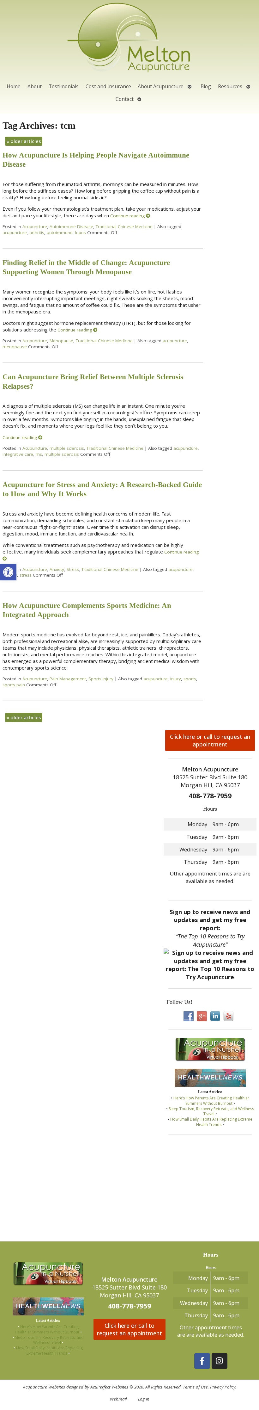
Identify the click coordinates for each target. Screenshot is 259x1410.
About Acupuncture (161, 86)
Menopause (61, 340)
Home (14, 86)
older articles (23, 141)
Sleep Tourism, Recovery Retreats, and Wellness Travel (211, 1111)
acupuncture (15, 232)
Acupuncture (34, 226)
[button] (8, 572)
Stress (73, 569)
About (34, 86)
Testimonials (64, 86)
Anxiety (57, 569)
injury (175, 679)
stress (26, 575)
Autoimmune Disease (71, 226)
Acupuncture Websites (44, 1387)
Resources (230, 86)
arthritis (36, 232)
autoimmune (60, 232)
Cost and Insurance (108, 86)
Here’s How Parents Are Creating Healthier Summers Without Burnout (211, 1100)
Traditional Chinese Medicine (124, 226)
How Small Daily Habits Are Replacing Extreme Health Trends (211, 1121)
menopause (15, 346)
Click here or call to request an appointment (210, 740)
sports (190, 679)
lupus (80, 232)
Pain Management (68, 679)
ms (39, 454)
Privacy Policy (222, 1387)
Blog (206, 86)
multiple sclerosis (67, 448)
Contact (125, 99)
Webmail (118, 1399)
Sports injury (100, 679)
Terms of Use (195, 1387)
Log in (143, 1399)
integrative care (18, 454)
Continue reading (128, 216)
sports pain (14, 685)
